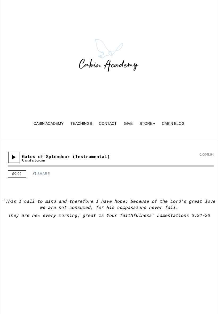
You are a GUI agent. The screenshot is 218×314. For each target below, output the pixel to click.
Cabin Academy (48, 123)
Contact (108, 123)
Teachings (81, 123)
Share (43, 174)
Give (128, 123)
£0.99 (17, 174)
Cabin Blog (173, 123)
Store (146, 123)
